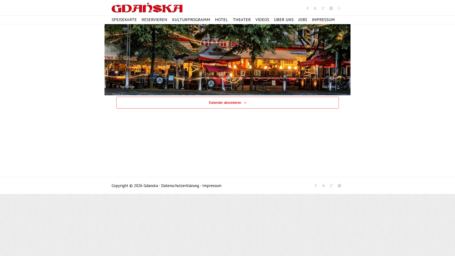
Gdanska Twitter (315, 8)
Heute (227, 86)
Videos (262, 19)
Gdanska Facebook (307, 8)
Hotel (221, 19)
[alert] (227, 55)
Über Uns (284, 19)
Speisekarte (124, 19)
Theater (242, 19)
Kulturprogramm (191, 19)
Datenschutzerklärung (180, 185)
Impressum (323, 19)
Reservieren (154, 19)
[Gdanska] (147, 8)
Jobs (302, 19)
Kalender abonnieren (225, 102)
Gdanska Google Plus (323, 8)
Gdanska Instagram (331, 8)
